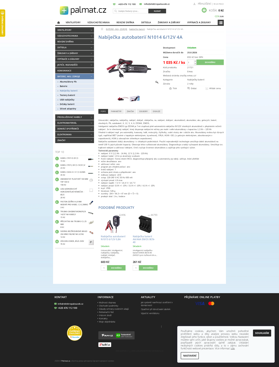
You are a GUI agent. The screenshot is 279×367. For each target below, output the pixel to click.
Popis (103, 111)
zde (233, 348)
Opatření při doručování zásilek (155, 309)
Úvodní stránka (58, 22)
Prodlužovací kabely (69, 117)
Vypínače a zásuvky (199, 22)
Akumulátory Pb (68, 81)
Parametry (116, 111)
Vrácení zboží (105, 315)
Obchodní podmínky (108, 305)
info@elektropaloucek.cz (70, 303)
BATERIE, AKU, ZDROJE (68, 76)
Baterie (63, 86)
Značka (130, 111)
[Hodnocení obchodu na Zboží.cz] (104, 344)
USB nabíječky (67, 99)
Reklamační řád (106, 312)
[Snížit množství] (195, 63)
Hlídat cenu (215, 88)
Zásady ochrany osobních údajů (114, 309)
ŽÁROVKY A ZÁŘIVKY (169, 22)
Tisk (175, 88)
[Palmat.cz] (83, 10)
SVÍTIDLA (146, 22)
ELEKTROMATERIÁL (67, 122)
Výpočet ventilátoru (150, 313)
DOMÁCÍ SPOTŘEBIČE (68, 128)
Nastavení (189, 355)
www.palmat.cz (122, 351)
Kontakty (103, 318)
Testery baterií (67, 95)
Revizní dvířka (125, 22)
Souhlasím (262, 333)
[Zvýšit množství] (195, 61)
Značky (61, 140)
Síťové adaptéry (68, 108)
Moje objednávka (107, 321)
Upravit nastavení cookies (103, 361)
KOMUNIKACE (64, 70)
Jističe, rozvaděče (67, 64)
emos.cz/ (191, 75)
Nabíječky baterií (68, 90)
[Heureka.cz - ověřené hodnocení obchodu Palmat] (74, 332)
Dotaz (194, 88)
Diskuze (156, 111)
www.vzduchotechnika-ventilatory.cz (147, 351)
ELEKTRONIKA (64, 134)
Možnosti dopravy (107, 302)
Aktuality (148, 297)
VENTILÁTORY (73, 22)
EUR (222, 16)
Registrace (219, 4)
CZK (217, 16)
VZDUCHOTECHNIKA (98, 22)
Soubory (143, 111)
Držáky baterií (67, 104)
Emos (190, 71)
